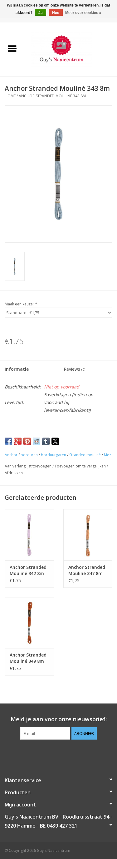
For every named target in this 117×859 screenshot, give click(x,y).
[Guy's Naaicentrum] (71, 49)
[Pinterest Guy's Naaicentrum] (59, 752)
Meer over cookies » (83, 13)
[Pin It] (27, 441)
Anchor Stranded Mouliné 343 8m (52, 96)
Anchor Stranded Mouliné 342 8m (28, 570)
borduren (29, 454)
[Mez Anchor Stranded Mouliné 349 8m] (29, 622)
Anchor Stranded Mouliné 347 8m (86, 570)
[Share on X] (55, 441)
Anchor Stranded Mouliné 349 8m (28, 658)
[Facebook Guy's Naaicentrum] (47, 752)
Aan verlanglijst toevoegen (28, 466)
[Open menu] (12, 48)
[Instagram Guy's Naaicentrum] (70, 752)
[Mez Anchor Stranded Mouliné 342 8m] (29, 534)
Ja (40, 13)
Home (10, 96)
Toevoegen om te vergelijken (81, 466)
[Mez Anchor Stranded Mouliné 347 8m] (88, 534)
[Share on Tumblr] (46, 441)
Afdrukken (14, 473)
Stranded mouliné (85, 454)
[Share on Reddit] (36, 441)
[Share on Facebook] (8, 441)
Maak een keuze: (21, 304)
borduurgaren (53, 454)
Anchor (11, 454)
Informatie (17, 369)
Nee (55, 13)
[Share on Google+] (18, 441)
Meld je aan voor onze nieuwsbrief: (59, 719)
